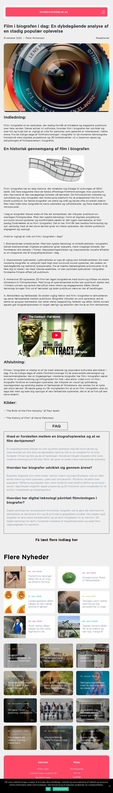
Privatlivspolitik (60, 789)
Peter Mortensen (35, 38)
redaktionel (102, 38)
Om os (76, 773)
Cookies (77, 777)
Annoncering (76, 769)
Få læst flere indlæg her (56, 540)
